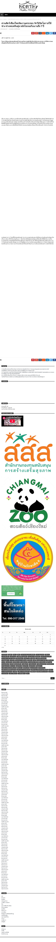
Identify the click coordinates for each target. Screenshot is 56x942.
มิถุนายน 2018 (4, 848)
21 (35, 641)
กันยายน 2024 (4, 729)
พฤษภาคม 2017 (4, 869)
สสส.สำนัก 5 (25, 666)
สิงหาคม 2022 (4, 769)
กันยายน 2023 (4, 748)
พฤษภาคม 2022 (4, 773)
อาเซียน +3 (3, 920)
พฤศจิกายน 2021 (4, 783)
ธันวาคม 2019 (4, 820)
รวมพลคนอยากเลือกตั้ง (33, 662)
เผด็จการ (51, 669)
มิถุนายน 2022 (4, 772)
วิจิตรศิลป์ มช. (50, 664)
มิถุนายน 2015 (4, 887)
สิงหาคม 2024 (4, 730)
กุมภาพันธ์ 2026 (4, 702)
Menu (6, 14)
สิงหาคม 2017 (4, 864)
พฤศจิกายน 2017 (4, 860)
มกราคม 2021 (4, 799)
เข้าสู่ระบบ (3, 929)
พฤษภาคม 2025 (4, 716)
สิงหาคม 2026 (4, 692)
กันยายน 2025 (4, 710)
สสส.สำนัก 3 (18, 666)
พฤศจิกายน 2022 (4, 764)
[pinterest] (33, 33)
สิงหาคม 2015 (4, 884)
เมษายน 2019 (4, 832)
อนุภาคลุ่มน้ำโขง (5, 916)
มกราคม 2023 (4, 761)
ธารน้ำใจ (12, 660)
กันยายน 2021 (4, 786)
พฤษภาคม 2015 (4, 888)
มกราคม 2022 (4, 780)
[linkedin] (47, 33)
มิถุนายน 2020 (4, 810)
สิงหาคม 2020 (4, 807)
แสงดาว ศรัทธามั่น (13, 673)
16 (50, 639)
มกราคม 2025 (4, 722)
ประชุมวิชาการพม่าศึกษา (42, 660)
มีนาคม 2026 (4, 700)
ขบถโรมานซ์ (13, 656)
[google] (36, 33)
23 (50, 641)
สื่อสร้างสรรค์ (26, 667)
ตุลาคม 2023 (4, 746)
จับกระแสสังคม (4, 907)
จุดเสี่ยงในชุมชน (19, 658)
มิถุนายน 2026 (4, 695)
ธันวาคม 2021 (4, 781)
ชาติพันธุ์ (32, 658)
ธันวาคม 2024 (4, 724)
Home (1, 19)
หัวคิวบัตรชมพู (42, 667)
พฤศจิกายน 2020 (4, 802)
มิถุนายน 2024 (4, 733)
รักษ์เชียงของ (42, 662)
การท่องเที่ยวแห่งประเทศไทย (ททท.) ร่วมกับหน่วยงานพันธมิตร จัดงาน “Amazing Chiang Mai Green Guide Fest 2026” (25, 369)
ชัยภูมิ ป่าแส (26, 658)
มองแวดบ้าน (9, 662)
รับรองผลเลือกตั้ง (5, 664)
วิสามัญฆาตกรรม (5, 666)
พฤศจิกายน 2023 (4, 745)
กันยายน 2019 (4, 824)
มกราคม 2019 (4, 837)
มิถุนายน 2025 (4, 714)
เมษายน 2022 (4, 775)
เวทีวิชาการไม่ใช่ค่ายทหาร (23, 671)
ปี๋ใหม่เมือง (51, 660)
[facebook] (54, 33)
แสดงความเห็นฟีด (5, 932)
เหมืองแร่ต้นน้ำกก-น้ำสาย (42, 671)
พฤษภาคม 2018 (4, 850)
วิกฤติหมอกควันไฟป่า (41, 664)
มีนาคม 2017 (4, 872)
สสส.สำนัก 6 (31, 666)
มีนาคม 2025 (4, 719)
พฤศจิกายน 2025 (4, 706)
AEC (2, 896)
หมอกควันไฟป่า (34, 667)
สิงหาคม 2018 (4, 845)
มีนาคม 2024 (4, 738)
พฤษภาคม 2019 (4, 831)
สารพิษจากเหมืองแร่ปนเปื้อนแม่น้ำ (9, 667)
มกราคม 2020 (4, 818)
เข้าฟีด (2, 930)
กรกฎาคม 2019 (4, 828)
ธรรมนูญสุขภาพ (5, 660)
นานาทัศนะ (3, 912)
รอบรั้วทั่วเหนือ (17, 29)
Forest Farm (4, 654)
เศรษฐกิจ (3, 921)
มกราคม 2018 (4, 856)
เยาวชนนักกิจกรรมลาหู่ (7, 671)
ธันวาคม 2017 (4, 858)
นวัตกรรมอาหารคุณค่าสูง (21, 660)
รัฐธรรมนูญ (49, 662)
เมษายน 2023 (4, 756)
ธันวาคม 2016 (4, 877)
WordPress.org (4, 933)
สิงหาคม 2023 (4, 749)
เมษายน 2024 (4, 737)
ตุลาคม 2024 (4, 727)
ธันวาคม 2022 (4, 762)
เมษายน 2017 (4, 871)
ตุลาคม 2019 (4, 823)
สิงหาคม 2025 (4, 711)
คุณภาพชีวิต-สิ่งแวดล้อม (6, 905)
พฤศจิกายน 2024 (4, 726)
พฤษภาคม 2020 (4, 812)
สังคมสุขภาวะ (39, 666)
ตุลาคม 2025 (4, 708)
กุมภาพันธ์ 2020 (4, 816)
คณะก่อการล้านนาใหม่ (46, 656)
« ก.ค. (2, 647)
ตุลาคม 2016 (4, 880)
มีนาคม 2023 (4, 757)
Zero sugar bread (40, 654)
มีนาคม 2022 (4, 777)
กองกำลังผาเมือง (5, 656)
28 (35, 643)
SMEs (19, 654)
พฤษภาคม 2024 (4, 735)
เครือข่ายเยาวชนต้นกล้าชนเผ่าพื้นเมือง (39, 669)
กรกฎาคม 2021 (4, 789)
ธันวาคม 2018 (4, 839)
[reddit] (43, 33)
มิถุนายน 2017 (4, 868)
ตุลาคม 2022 (4, 765)
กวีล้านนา (47, 654)
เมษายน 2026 (4, 698)
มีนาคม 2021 (4, 796)
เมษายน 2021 (4, 794)
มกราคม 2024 (4, 741)
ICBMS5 (10, 654)
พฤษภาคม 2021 (4, 793)
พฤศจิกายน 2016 (4, 879)
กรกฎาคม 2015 (4, 885)
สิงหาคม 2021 (4, 788)
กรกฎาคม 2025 (4, 713)
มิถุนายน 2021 (4, 791)
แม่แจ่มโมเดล (5, 673)
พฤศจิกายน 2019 (4, 821)
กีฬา (2, 904)
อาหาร (2, 918)
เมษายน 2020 (4, 813)
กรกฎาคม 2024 (4, 732)
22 (42, 641)
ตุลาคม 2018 (4, 842)
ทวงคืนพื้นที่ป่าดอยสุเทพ (41, 658)
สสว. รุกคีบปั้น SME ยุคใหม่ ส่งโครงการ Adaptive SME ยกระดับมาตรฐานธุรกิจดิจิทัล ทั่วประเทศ (20, 375)
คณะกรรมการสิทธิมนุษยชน (34, 656)
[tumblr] (40, 33)
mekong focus (4, 901)
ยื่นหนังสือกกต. (16, 662)
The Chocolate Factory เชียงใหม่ (28, 654)
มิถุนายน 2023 (4, 753)
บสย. (34, 660)
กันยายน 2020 (4, 805)
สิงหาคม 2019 (4, 826)
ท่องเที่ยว (3, 908)
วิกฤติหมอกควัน (32, 664)
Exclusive (3, 897)
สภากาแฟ (13, 666)
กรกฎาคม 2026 (4, 694)
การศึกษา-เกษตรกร (5, 902)
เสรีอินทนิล (33, 671)
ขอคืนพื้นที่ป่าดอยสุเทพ (22, 656)
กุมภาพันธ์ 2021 (4, 797)
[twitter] (50, 33)
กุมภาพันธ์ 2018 (4, 855)
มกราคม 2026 (4, 703)
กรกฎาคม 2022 (4, 770)
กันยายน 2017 (4, 863)
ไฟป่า (28, 673)
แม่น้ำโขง (51, 671)
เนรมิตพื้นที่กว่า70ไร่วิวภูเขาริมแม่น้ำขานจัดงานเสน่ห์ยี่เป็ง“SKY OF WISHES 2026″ (17, 370)
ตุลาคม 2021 (4, 785)
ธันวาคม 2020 (4, 801)
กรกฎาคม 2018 (4, 847)
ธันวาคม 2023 (4, 743)
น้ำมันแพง (30, 660)
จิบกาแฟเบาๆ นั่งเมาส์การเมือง (8, 658)
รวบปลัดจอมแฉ (24, 662)
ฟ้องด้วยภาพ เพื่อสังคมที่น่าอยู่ (7, 913)
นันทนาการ (3, 910)
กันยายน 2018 (4, 844)
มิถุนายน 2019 (4, 829)
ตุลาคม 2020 (4, 804)
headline (5, 19)
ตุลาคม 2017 (4, 861)
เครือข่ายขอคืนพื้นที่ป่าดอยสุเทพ (8, 669)
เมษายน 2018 (4, 852)
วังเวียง (11, 664)
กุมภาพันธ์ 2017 (4, 874)
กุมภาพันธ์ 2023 (4, 759)
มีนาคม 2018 (4, 853)
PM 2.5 (14, 654)
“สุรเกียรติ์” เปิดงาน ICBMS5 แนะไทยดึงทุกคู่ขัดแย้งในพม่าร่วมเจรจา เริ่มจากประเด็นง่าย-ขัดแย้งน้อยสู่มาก (23, 376)
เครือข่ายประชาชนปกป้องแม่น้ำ (23, 669)
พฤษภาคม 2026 (4, 697)
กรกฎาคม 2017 (4, 866)
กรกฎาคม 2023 (4, 751)
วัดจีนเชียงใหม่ (18, 664)
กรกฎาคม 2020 (4, 809)
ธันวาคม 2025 (4, 705)
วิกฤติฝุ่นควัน (25, 664)
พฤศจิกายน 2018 (4, 840)
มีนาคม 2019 (4, 834)
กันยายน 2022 (4, 767)
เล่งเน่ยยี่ (15, 671)
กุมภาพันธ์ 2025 (4, 721)
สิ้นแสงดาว (20, 667)
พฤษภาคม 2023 (4, 754)
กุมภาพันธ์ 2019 (4, 836)
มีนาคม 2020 (4, 815)
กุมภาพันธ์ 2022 (4, 778)
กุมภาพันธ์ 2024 (4, 740)
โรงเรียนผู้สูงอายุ (21, 673)
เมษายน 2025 (4, 718)
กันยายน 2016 (4, 882)
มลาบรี (3, 662)
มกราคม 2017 (4, 876)
